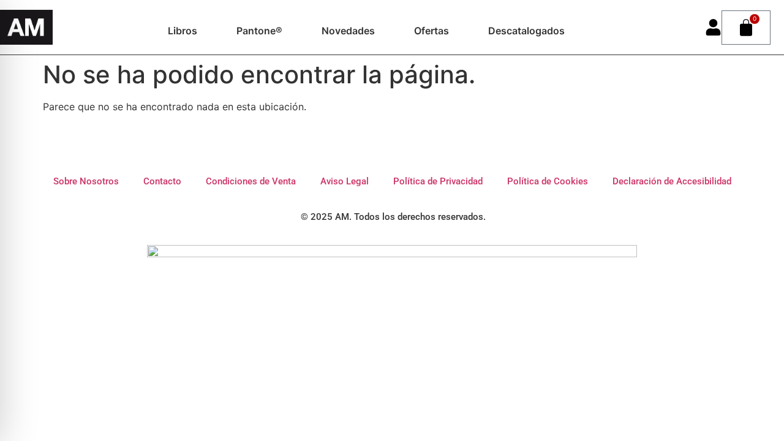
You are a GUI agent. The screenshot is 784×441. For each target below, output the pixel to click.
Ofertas (431, 30)
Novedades (348, 30)
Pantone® (259, 30)
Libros (182, 30)
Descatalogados (526, 30)
